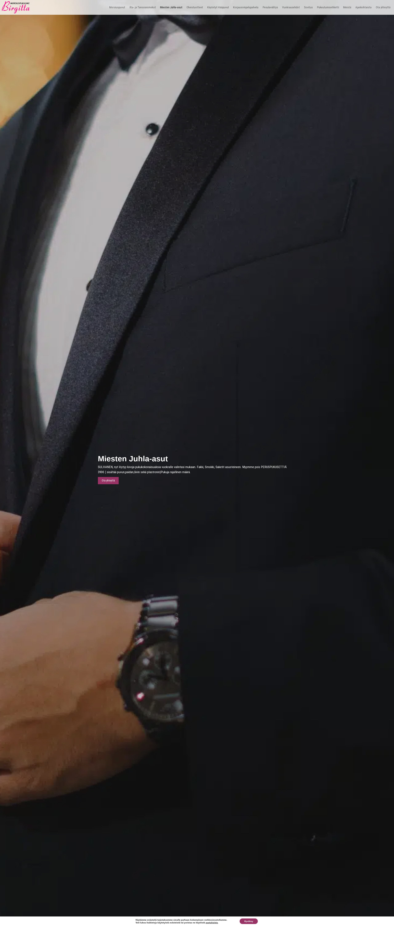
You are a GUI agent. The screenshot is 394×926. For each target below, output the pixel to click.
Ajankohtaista (363, 7)
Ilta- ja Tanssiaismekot (142, 7)
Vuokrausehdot (291, 7)
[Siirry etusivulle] (16, 7)
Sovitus (308, 7)
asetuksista (212, 922)
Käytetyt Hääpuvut (218, 7)
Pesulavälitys (270, 7)
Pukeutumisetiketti (328, 7)
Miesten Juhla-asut (171, 7)
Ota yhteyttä (383, 7)
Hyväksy (248, 921)
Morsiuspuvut (117, 7)
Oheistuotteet (195, 7)
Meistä (347, 7)
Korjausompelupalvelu (245, 7)
